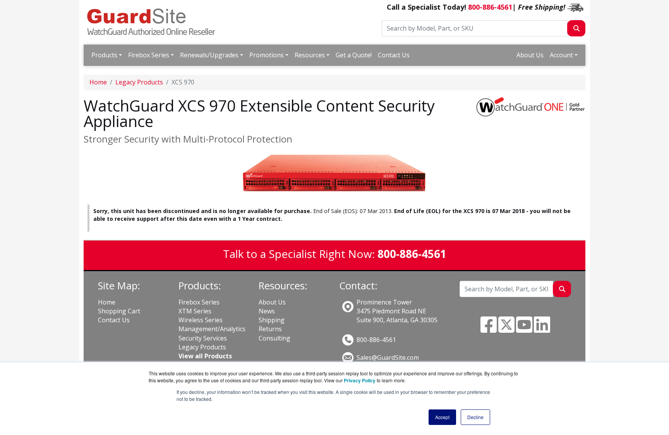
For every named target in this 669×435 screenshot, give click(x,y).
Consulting (274, 338)
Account (561, 55)
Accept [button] (442, 417)
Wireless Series (200, 320)
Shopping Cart (119, 311)
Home (98, 82)
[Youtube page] (524, 329)
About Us (530, 55)
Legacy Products (139, 82)
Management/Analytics (211, 329)
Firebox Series (148, 55)
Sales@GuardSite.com (388, 357)
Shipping (272, 320)
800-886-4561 (490, 7)
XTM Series (194, 311)
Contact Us (394, 55)
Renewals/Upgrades (209, 55)
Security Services (202, 338)
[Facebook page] (488, 329)
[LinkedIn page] (542, 329)
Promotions (266, 55)
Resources (310, 55)
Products (104, 55)
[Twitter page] (506, 329)
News (267, 311)
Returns (270, 329)
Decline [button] (475, 417)
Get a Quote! (354, 55)
